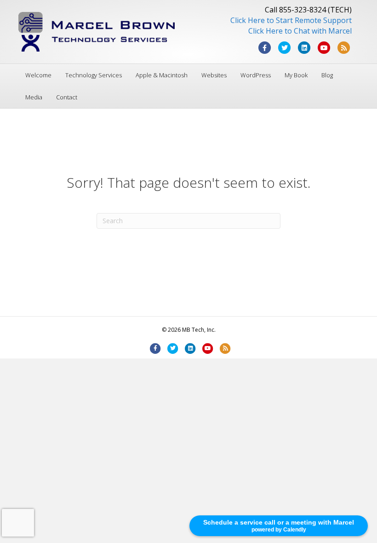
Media (33, 97)
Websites (214, 75)
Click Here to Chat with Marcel (300, 31)
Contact (66, 97)
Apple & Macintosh (162, 75)
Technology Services (93, 75)
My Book (296, 75)
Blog (327, 75)
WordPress (255, 75)
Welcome (38, 75)
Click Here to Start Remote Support (291, 20)
